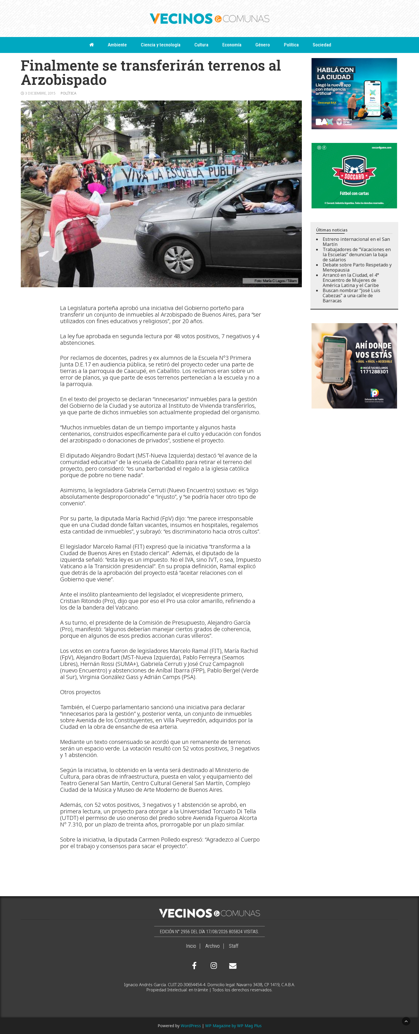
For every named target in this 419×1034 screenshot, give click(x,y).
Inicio (191, 946)
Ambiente (117, 45)
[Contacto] (231, 966)
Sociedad (322, 45)
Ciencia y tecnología (160, 45)
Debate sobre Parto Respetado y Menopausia (357, 267)
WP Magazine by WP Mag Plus (233, 1025)
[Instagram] (213, 965)
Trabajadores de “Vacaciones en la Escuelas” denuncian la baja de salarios (357, 254)
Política (291, 45)
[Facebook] (194, 965)
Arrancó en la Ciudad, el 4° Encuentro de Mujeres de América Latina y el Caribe (351, 280)
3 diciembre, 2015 (40, 93)
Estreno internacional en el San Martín (356, 241)
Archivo (212, 946)
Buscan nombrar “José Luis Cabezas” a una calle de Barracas (351, 295)
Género (262, 45)
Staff (233, 946)
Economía (231, 45)
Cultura (201, 45)
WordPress (191, 1025)
